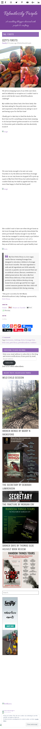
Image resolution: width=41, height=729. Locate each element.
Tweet (4, 307)
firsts (23, 340)
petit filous (13, 343)
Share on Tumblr (19, 307)
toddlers (33, 343)
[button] (20, 67)
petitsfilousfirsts (24, 343)
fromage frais (30, 340)
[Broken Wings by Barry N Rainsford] (20, 438)
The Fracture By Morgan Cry (18, 504)
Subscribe (9, 363)
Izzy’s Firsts (10, 40)
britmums (9, 340)
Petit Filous (6, 299)
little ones (5, 343)
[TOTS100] (6, 712)
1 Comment (6, 337)
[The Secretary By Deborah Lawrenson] (20, 492)
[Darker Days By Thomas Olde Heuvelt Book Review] (20, 553)
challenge (17, 340)
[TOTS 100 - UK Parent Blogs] (10, 710)
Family (4, 43)
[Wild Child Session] (20, 381)
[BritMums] (7, 704)
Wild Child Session (13, 377)
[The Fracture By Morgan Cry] (20, 508)
